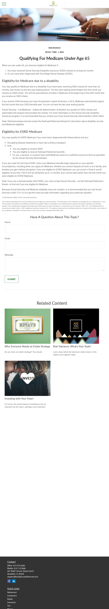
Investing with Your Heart (19, 399)
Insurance (11, 602)
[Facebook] (9, 581)
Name (7, 222)
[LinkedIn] (14, 581)
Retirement (12, 592)
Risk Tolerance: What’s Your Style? (72, 346)
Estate (10, 599)
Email (7, 238)
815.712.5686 (20, 568)
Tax (8, 605)
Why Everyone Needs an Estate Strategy (27, 346)
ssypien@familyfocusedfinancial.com (22, 576)
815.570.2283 (19, 565)
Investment (12, 595)
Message (9, 254)
